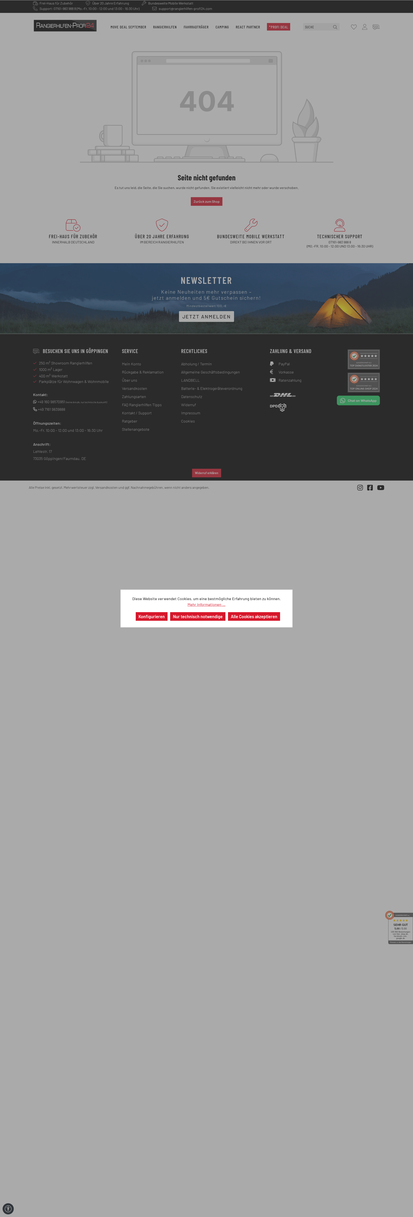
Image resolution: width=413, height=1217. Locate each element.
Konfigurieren (152, 616)
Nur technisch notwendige (198, 616)
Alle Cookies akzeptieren (254, 616)
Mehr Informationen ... (206, 604)
